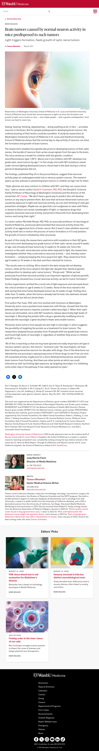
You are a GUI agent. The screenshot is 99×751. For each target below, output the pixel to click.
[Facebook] (36, 739)
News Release (11, 24)
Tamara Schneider (39, 520)
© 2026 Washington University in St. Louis (49, 747)
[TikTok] (62, 739)
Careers (41, 702)
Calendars (42, 691)
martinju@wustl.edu (35, 468)
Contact (41, 695)
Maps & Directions (46, 687)
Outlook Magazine (46, 718)
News (40, 733)
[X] (41, 739)
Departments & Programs (49, 706)
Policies (41, 730)
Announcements (45, 714)
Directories (43, 683)
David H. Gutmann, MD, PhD (47, 190)
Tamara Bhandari (13, 46)
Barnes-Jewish (11, 437)
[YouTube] (52, 739)
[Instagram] (47, 739)
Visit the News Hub (14, 19)
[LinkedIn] (57, 739)
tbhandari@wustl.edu (36, 490)
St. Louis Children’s (30, 437)
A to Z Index (43, 710)
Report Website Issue (47, 722)
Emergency (43, 726)
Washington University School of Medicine (23, 434)
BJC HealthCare (60, 446)
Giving (41, 699)
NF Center (22, 196)
